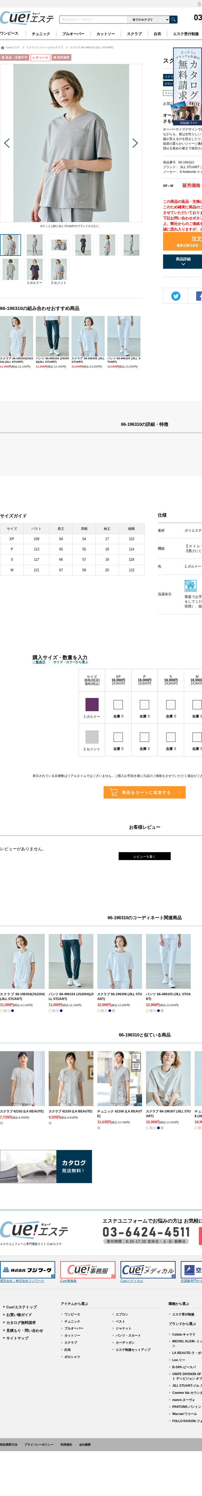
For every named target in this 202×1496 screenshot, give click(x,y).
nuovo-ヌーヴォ (183, 1400)
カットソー (106, 34)
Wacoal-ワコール (184, 1414)
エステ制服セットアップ (133, 1350)
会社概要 (85, 1444)
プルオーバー (73, 34)
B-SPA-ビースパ (184, 1367)
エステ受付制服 (186, 34)
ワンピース (9, 33)
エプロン (122, 1314)
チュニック (41, 34)
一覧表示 (39, 662)
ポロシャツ (72, 1357)
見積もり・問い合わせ (24, 1330)
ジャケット (124, 1328)
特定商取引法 (8, 1444)
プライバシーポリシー (38, 1444)
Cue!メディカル (131, 1281)
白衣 (157, 34)
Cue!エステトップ (21, 1307)
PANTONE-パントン (186, 1407)
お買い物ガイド (19, 1315)
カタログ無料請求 (21, 1322)
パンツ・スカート (128, 1335)
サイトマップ (17, 1338)
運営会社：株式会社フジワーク (22, 1281)
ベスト (120, 1321)
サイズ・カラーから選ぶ (70, 662)
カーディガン (125, 1342)
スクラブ (134, 34)
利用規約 (66, 1444)
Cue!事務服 (68, 1281)
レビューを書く (145, 856)
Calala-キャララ (183, 1334)
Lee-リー (178, 1360)
